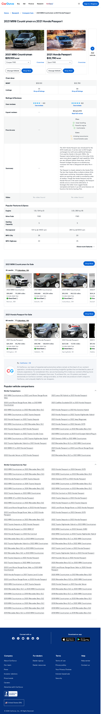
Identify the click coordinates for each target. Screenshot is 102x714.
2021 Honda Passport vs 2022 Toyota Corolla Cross (23, 434)
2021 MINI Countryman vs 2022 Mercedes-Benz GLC (24, 410)
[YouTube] (23, 639)
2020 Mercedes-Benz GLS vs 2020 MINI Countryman (71, 562)
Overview (40, 62)
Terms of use (60, 661)
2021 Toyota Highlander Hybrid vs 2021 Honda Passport (25, 443)
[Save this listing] (29, 285)
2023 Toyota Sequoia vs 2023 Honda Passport (69, 498)
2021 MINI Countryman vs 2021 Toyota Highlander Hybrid (26, 438)
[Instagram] (28, 639)
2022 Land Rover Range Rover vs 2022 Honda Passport (72, 507)
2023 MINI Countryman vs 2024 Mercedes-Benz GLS (24, 474)
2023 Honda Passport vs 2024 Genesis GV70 (68, 469)
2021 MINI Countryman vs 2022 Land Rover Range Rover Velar (25, 396)
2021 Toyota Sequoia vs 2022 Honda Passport (21, 558)
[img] (17, 298)
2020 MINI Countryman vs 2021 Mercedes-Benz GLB (71, 574)
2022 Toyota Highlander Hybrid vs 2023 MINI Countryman (73, 524)
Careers (7, 682)
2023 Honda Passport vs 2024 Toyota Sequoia (21, 479)
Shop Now (27, 71)
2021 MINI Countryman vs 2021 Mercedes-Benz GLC (24, 424)
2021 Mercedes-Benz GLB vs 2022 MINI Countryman (71, 543)
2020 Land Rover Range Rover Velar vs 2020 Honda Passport (71, 568)
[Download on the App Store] (68, 639)
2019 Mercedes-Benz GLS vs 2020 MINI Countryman (24, 613)
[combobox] (14, 702)
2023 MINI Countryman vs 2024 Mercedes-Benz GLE (24, 488)
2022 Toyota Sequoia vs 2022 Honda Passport (21, 524)
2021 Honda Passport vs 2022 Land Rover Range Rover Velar (72, 449)
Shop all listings (39, 91)
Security (59, 678)
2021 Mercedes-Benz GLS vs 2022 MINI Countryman (24, 548)
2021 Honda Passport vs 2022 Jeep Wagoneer (69, 419)
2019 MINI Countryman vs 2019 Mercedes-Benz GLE (71, 608)
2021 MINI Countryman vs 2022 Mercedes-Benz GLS (71, 429)
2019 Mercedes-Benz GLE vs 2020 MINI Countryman (71, 603)
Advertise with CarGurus (13, 687)
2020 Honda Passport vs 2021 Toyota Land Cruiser (23, 574)
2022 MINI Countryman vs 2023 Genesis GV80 (69, 529)
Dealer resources (39, 665)
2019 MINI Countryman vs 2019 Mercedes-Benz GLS (71, 613)
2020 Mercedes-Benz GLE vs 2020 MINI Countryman (71, 589)
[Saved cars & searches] (79, 4)
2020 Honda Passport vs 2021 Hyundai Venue (68, 584)
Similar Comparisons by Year (15, 465)
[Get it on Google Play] (83, 639)
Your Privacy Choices (63, 669)
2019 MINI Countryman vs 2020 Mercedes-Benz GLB (24, 608)
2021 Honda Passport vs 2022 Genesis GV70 (68, 424)
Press (6, 669)
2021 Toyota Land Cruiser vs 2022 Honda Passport (70, 548)
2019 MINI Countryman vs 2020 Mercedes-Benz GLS (71, 598)
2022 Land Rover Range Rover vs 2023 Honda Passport (25, 507)
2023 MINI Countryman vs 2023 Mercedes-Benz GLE (24, 469)
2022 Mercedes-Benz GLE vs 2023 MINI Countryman (24, 539)
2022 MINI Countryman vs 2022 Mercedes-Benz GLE (24, 503)
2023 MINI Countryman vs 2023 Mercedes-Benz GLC (71, 488)
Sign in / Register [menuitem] (90, 4)
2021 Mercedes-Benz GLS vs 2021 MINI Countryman (71, 443)
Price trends (8, 678)
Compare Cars (27, 13)
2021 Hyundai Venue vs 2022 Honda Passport (68, 558)
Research (15, 13)
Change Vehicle (13, 71)
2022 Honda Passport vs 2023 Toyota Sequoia (69, 503)
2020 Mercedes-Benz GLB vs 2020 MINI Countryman (71, 579)
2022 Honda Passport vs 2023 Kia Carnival (20, 534)
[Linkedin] (33, 639)
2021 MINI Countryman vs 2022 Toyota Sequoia (22, 414)
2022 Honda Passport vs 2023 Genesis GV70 (68, 512)
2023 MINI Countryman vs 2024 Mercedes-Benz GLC (71, 483)
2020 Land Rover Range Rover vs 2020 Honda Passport (25, 579)
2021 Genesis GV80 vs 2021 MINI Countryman (69, 438)
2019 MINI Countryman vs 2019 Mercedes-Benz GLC (24, 594)
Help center (85, 661)
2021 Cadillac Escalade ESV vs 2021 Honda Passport (71, 402)
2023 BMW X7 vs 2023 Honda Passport (19, 498)
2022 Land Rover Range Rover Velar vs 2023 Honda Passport (24, 513)
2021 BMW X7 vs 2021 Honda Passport (18, 448)
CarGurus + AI (25, 363)
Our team (7, 665)
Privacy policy (61, 665)
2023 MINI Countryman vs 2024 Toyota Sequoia (22, 483)
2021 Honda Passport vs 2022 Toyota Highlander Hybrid (72, 414)
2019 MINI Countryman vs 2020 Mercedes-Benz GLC (24, 603)
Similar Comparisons (12, 391)
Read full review (77, 113)
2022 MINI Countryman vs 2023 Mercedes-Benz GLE (24, 519)
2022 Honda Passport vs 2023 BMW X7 (19, 529)
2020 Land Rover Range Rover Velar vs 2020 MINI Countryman (23, 568)
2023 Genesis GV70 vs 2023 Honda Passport (68, 479)
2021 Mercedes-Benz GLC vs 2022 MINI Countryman (71, 539)
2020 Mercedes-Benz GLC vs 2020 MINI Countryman (24, 589)
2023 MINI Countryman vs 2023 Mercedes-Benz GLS (71, 474)
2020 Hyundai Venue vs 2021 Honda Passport (21, 455)
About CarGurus (10, 661)
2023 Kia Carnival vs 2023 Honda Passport (67, 493)
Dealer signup (38, 661)
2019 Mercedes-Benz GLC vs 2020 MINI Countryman (71, 594)
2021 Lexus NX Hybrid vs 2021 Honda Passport (69, 395)
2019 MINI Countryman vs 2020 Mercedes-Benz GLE (24, 598)
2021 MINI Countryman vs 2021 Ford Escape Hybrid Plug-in (73, 434)
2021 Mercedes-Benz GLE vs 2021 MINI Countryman (71, 455)
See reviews (39, 105)
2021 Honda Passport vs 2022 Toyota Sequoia (21, 419)
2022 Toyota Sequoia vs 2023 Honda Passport (69, 519)
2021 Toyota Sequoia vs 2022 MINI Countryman (22, 562)
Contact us (85, 665)
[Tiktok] (37, 639)
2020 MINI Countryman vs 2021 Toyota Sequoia (22, 584)
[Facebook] (13, 639)
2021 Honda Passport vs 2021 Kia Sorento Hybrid (70, 410)
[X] (18, 639)
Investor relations (11, 674)
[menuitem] (18, 4)
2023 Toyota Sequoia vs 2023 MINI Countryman (22, 493)
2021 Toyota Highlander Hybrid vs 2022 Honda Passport (72, 553)
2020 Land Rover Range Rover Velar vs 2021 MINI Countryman (23, 404)
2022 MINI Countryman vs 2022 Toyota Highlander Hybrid (73, 534)
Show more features (84, 246)
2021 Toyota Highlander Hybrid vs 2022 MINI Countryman (26, 543)
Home (6, 13)
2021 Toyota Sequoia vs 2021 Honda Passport (21, 429)
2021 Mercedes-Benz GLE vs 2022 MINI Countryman (24, 553)
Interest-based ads (63, 674)
